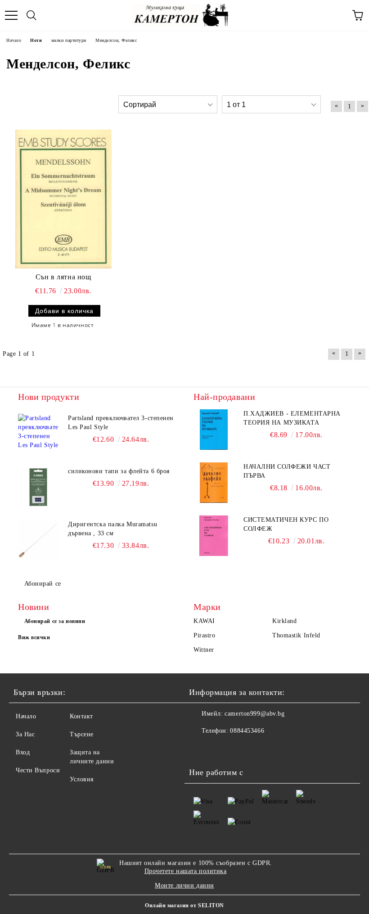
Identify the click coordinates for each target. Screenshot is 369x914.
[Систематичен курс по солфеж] (214, 535)
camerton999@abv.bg (254, 713)
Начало (26, 716)
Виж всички (34, 637)
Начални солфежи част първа (286, 471)
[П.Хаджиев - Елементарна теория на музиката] (214, 429)
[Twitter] (220, 749)
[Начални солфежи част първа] (214, 482)
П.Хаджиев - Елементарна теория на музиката (292, 418)
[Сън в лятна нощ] (63, 199)
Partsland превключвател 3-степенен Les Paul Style (121, 422)
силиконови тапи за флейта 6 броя (119, 471)
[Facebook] (201, 749)
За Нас (25, 734)
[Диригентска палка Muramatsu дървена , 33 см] (38, 540)
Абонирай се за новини (55, 621)
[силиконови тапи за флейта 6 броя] (38, 487)
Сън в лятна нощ (63, 277)
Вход (23, 752)
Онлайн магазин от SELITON (184, 905)
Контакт (81, 716)
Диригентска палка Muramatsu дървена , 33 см (112, 529)
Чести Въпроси (38, 770)
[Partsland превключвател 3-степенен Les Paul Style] (38, 434)
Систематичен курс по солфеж (285, 524)
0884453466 (247, 730)
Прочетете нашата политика (185, 871)
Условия (82, 779)
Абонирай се (42, 583)
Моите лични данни (184, 885)
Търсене (82, 734)
